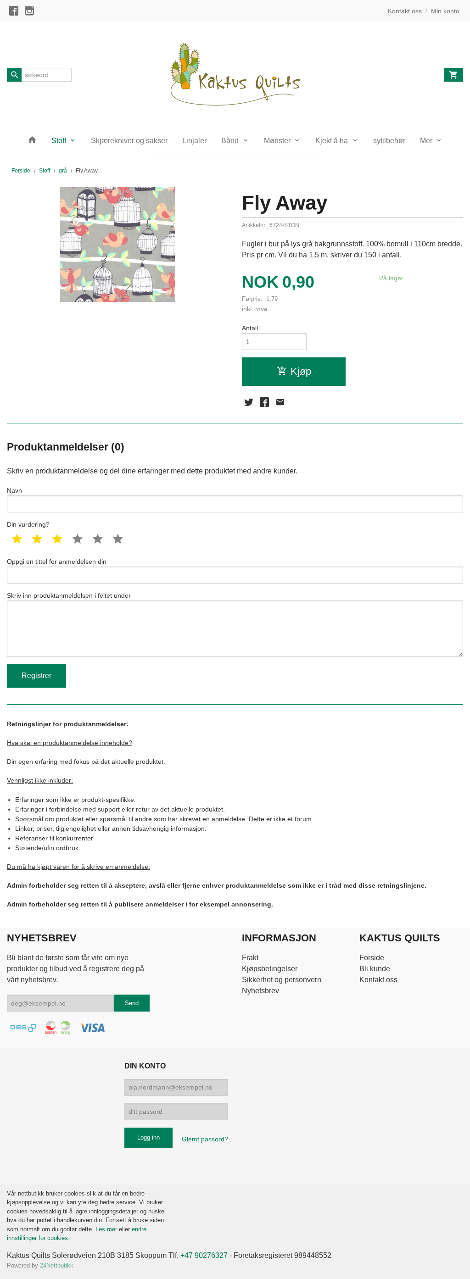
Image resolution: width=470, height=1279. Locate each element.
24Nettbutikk (56, 1265)
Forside (20, 170)
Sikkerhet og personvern (281, 980)
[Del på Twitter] (249, 402)
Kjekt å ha (331, 141)
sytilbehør (389, 141)
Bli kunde (374, 969)
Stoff (58, 141)
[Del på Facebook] (264, 402)
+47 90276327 (204, 1255)
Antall (250, 328)
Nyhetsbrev (260, 991)
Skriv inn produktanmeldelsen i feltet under (69, 595)
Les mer (107, 1229)
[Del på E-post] (280, 402)
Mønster (277, 141)
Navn (14, 490)
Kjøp (301, 371)
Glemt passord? (205, 1139)
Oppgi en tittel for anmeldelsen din (56, 561)
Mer (426, 141)
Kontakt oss (378, 980)
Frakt (250, 958)
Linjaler (194, 141)
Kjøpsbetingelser (269, 969)
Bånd (230, 141)
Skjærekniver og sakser (129, 141)
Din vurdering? (28, 524)
